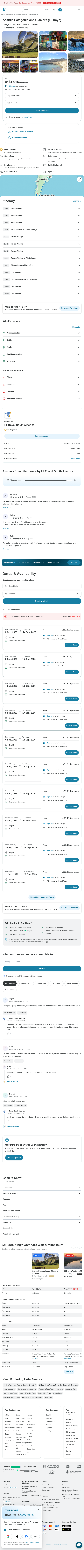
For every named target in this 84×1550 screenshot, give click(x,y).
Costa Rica (31, 1449)
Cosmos (49, 1418)
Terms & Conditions (60, 1545)
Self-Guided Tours (44, 1393)
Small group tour (9, 1389)
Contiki (48, 1415)
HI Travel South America (16, 1018)
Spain (29, 1439)
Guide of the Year (48, 1485)
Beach (68, 1448)
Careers (9, 1487)
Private (68, 1454)
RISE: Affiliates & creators (51, 1502)
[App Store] (66, 1526)
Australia (8, 1421)
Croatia (18, 1434)
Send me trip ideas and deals (19, 1530)
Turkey (29, 1442)
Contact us (65, 1485)
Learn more (75, 458)
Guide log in (46, 1490)
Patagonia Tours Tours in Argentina (51, 1389)
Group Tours (57, 1393)
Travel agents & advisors (50, 1500)
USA (28, 1452)
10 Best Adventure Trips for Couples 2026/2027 (20, 1385)
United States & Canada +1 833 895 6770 (71, 1491)
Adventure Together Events (31, 1495)
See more (35, 1358)
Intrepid (48, 1424)
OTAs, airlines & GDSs (50, 1507)
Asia (6, 1418)
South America (10, 1431)
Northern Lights (71, 1429)
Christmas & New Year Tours (32, 1397)
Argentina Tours (71, 1389)
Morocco (8, 1437)
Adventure (69, 1419)
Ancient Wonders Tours (12, 1397)
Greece (18, 1451)
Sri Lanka (19, 1424)
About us (6, 1485)
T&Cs (28, 1542)
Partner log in (46, 1510)
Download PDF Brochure (22, 131)
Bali (6, 1443)
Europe (7, 1424)
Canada (29, 1446)
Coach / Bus (70, 1441)
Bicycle (68, 1422)
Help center (66, 1487)
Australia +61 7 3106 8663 (71, 1499)
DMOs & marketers (48, 1505)
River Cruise (70, 1432)
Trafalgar (49, 1431)
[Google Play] (66, 1529)
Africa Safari (70, 1435)
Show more (6, 507)
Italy (28, 1421)
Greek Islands (21, 1454)
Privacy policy (34, 1542)
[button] (42, 86)
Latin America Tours (10, 1393)
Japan (18, 1415)
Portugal (30, 1428)
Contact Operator (19, 137)
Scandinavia (31, 1424)
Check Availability (42, 110)
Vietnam (19, 1431)
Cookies (48, 1545)
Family (68, 1451)
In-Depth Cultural (72, 1438)
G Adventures (50, 1421)
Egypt (7, 1434)
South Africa (9, 1440)
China (7, 1447)
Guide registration (48, 1487)
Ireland (29, 1418)
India (7, 1450)
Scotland (30, 1436)
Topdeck (49, 1428)
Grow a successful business (32, 1505)
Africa (7, 1415)
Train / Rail (70, 1445)
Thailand (19, 1428)
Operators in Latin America (27, 1389)
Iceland (29, 1415)
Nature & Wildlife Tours (28, 1393)
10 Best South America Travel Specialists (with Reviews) (58, 1385)
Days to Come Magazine (11, 1497)
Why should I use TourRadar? (9, 1505)
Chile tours (48, 1397)
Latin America (10, 1428)
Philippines (20, 1421)
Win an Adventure (9, 1500)
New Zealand (20, 1418)
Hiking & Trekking (72, 1426)
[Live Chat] (79, 1545)
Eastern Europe (21, 1442)
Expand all (77, 201)
